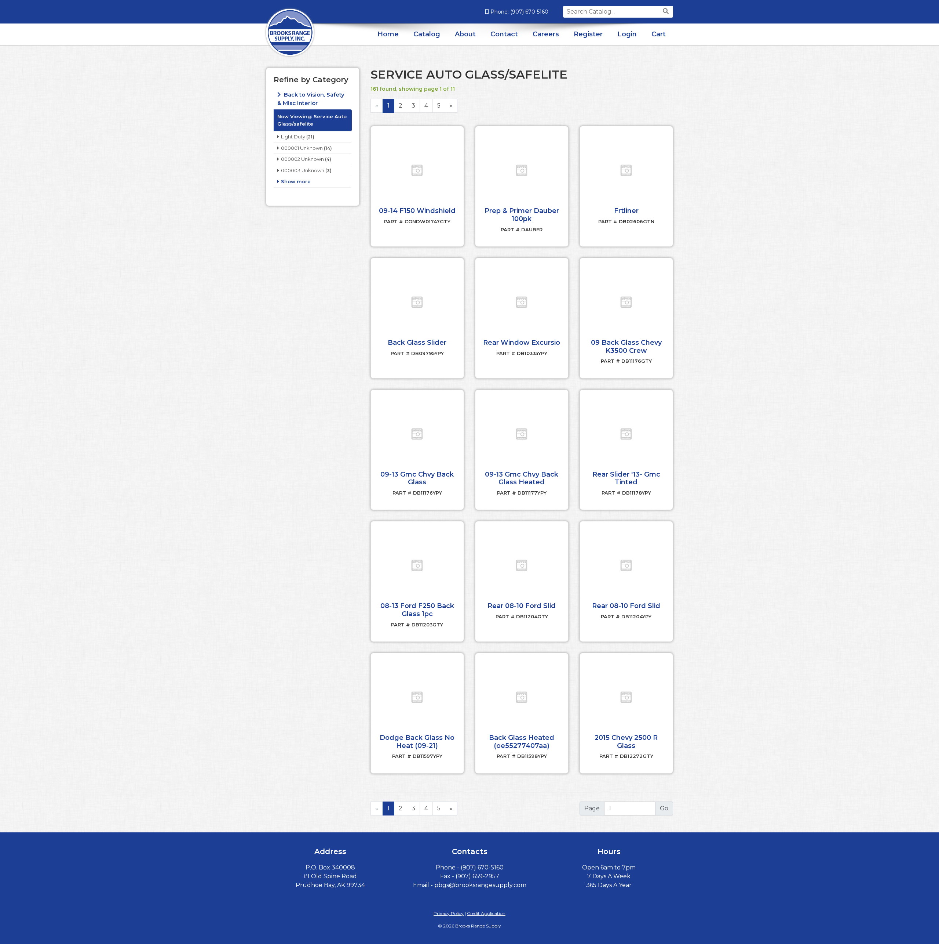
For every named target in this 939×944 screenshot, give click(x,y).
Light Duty (293, 137)
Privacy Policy (449, 913)
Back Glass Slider (417, 343)
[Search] (667, 11)
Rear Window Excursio (521, 343)
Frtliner (626, 211)
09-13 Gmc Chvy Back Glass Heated (521, 478)
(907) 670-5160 (529, 11)
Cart (658, 34)
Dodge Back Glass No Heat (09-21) (417, 742)
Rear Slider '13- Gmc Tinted (626, 478)
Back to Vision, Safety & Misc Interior (310, 98)
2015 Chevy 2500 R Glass (626, 742)
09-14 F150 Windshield (417, 211)
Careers (546, 34)
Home (388, 34)
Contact (504, 34)
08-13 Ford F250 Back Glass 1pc (417, 610)
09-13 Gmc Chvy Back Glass (417, 478)
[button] (417, 170)
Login (627, 34)
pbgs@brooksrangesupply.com (480, 885)
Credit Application (486, 913)
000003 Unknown (302, 170)
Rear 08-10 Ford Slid (521, 606)
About (465, 34)
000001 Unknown (302, 148)
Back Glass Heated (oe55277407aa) (521, 742)
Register (588, 34)
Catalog (426, 34)
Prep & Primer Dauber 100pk (522, 215)
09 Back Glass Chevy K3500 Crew (626, 347)
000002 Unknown (302, 159)
